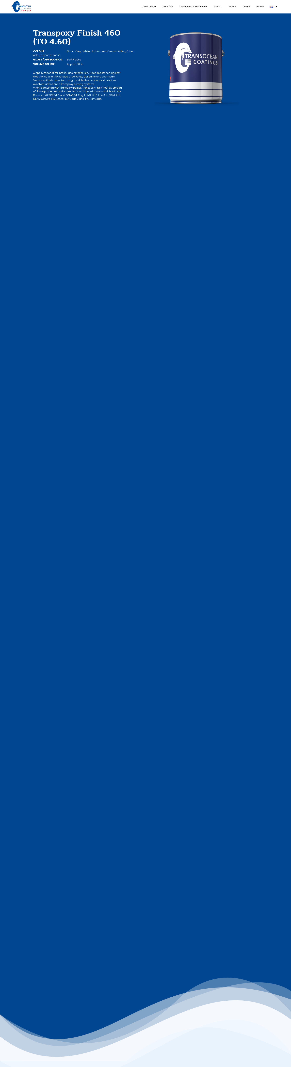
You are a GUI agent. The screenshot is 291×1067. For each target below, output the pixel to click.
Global (217, 7)
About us (148, 7)
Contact (232, 7)
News (247, 7)
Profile (260, 7)
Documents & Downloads (193, 7)
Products (168, 7)
